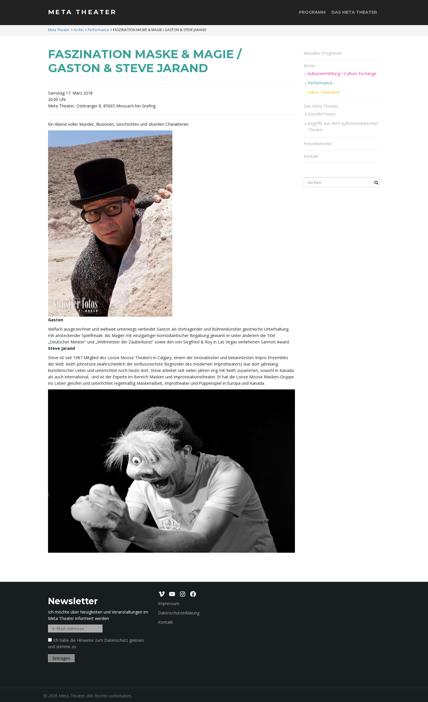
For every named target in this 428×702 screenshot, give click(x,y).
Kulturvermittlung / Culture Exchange (342, 73)
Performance (320, 83)
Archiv (310, 65)
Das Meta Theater (354, 12)
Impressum (168, 603)
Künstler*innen (322, 114)
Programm (312, 12)
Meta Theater (82, 12)
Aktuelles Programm (323, 53)
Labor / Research (324, 92)
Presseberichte (318, 143)
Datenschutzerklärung (178, 613)
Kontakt (311, 156)
